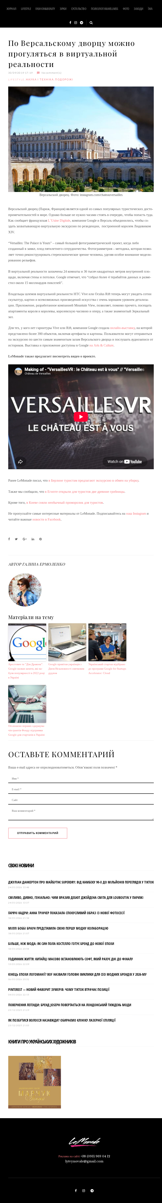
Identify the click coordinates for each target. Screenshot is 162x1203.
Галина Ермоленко (43, 564)
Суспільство (78, 9)
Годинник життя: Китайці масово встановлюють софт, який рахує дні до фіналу (70, 959)
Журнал (11, 9)
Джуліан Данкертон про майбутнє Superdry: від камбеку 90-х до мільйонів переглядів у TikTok (81, 882)
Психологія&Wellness (104, 9)
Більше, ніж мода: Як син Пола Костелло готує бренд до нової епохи (61, 943)
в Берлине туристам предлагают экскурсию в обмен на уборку (93, 480)
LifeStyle (26, 9)
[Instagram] (75, 22)
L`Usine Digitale (59, 220)
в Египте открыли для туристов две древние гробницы (84, 491)
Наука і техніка (40, 79)
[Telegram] (81, 22)
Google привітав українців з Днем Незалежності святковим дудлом (66, 669)
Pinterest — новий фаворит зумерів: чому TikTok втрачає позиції (58, 989)
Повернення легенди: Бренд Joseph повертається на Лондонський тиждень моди (69, 1005)
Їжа (150, 9)
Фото (126, 9)
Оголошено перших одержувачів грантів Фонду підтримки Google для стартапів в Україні (26, 730)
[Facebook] (70, 22)
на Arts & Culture (101, 345)
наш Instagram (136, 513)
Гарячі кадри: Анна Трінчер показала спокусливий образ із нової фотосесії (66, 913)
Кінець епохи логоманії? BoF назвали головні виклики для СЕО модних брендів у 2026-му (77, 974)
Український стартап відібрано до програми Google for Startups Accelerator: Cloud (107, 669)
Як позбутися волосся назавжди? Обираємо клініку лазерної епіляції (62, 1020)
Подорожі (64, 79)
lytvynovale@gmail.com (84, 1161)
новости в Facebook (46, 519)
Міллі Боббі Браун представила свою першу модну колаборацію (58, 928)
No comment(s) (52, 72)
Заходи (138, 9)
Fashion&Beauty (45, 9)
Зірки (63, 9)
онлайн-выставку (122, 328)
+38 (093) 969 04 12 (95, 1156)
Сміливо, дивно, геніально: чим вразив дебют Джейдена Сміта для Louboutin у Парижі (75, 897)
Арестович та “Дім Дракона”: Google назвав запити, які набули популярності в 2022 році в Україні (26, 671)
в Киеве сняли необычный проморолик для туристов (64, 502)
